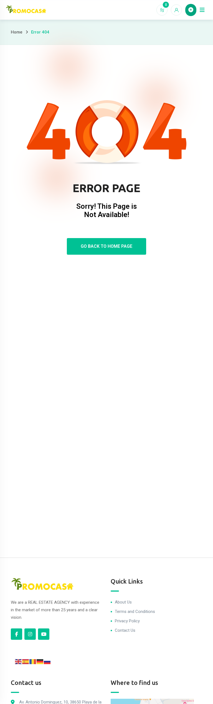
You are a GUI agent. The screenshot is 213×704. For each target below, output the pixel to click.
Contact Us (125, 630)
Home (16, 32)
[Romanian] (33, 661)
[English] (18, 661)
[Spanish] (25, 661)
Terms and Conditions (135, 611)
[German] (40, 661)
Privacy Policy (127, 620)
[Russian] (47, 661)
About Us (123, 602)
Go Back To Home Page (106, 246)
